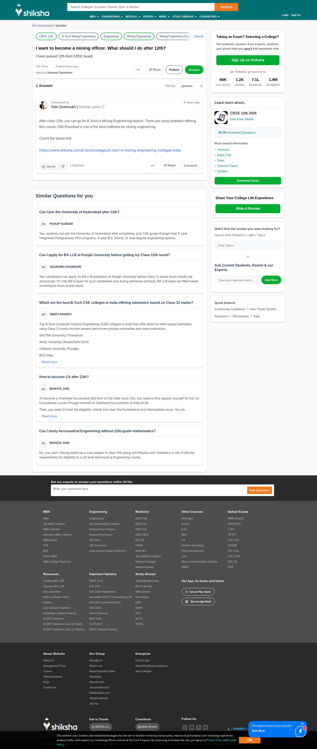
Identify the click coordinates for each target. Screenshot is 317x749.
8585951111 (102, 726)
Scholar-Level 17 (91, 107)
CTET (231, 529)
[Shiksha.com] (34, 10)
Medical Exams (144, 567)
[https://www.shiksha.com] (34, 25)
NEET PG (141, 523)
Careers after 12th (53, 580)
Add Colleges (143, 671)
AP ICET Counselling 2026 (105, 602)
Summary (223, 149)
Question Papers (227, 165)
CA (183, 540)
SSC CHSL (234, 556)
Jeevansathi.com (99, 687)
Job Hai (93, 703)
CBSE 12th (46, 36)
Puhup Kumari (61, 223)
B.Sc (184, 529)
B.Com (186, 523)
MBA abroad (142, 591)
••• (138, 69)
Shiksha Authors (52, 676)
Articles (47, 602)
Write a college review (56, 597)
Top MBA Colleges (54, 523)
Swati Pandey (61, 314)
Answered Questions (236, 132)
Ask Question (260, 490)
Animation (187, 518)
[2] (299, 730)
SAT (137, 613)
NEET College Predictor (103, 629)
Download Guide (248, 180)
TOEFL (139, 624)
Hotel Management (193, 550)
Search (226, 7)
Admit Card (224, 155)
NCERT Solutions (53, 618)
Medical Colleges (145, 561)
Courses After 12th (54, 586)
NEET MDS (142, 534)
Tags (256, 316)
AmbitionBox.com (99, 692)
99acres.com (96, 682)
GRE (138, 602)
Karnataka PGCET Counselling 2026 (110, 597)
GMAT (139, 607)
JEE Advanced (97, 545)
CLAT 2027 (95, 624)
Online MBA (50, 556)
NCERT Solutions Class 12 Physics (64, 629)
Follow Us (189, 719)
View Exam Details (242, 119)
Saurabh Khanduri (65, 266)
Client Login (142, 660)
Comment (190, 165)
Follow (174, 69)
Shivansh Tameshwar (59, 72)
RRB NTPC (234, 523)
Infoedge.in (95, 660)
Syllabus (222, 171)
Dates (220, 160)
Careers (48, 671)
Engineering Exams (100, 534)
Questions (221, 316)
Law (184, 556)
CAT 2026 (95, 607)
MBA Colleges (51, 529)
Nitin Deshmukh (63, 107)
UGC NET (233, 540)
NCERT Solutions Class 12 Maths (63, 624)
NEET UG (141, 518)
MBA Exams (50, 540)
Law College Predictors (57, 607)
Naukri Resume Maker (102, 671)
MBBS (185, 567)
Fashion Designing (193, 545)
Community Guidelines (230, 309)
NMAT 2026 (96, 580)
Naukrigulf (95, 676)
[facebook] (198, 727)
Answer (194, 69)
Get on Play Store (200, 591)
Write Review (149, 726)
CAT (45, 545)
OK (249, 740)
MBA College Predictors (57, 561)
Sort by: (170, 85)
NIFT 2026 (95, 618)
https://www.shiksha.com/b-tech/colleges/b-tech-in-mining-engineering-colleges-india (110, 150)
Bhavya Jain (59, 388)
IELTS (138, 618)
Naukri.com (96, 665)
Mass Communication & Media (199, 561)
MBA (46, 518)
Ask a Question (52, 591)
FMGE (139, 545)
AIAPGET (140, 550)
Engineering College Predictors (107, 550)
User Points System (263, 309)
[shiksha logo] (61, 724)
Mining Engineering (139, 36)
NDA (230, 567)
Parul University (98, 613)
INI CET (139, 540)
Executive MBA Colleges (57, 534)
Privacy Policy (214, 740)
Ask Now (271, 280)
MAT (45, 550)
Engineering (111, 36)
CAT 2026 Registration (102, 591)
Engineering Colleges (102, 529)
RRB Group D (236, 518)
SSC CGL (233, 550)
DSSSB (232, 545)
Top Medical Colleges (148, 556)
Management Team (54, 665)
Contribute (143, 719)
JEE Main (94, 540)
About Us (48, 660)
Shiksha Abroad (98, 698)
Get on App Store (200, 601)
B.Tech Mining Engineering (78, 36)
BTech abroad (143, 586)
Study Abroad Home (147, 580)
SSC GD (233, 561)
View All (198, 36)
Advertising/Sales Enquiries (151, 665)
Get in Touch (98, 719)
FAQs (46, 682)
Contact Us (49, 687)
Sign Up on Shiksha (248, 60)
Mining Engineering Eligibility (177, 36)
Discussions (241, 316)
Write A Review (248, 208)
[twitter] (205, 727)
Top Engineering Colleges (104, 523)
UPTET (232, 534)
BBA (184, 534)
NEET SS (140, 529)
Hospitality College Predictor (60, 613)
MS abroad (141, 597)
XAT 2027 (95, 586)
